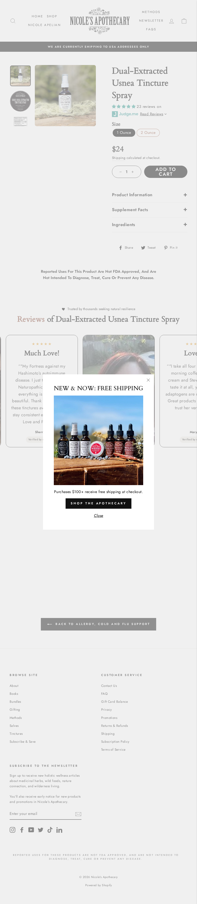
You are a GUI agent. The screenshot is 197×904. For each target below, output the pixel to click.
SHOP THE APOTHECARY (98, 503)
